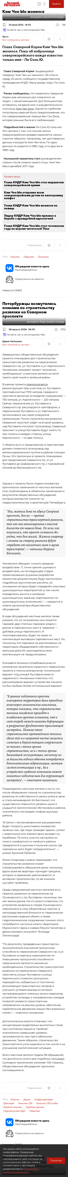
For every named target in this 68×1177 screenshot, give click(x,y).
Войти (56, 3)
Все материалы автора (15, 39)
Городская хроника (35, 1107)
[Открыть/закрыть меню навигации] (39, 4)
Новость (14, 1099)
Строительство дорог (14, 1111)
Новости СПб (25, 1103)
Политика (43, 257)
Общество (29, 257)
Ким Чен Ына (25, 108)
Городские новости (12, 1107)
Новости (15, 257)
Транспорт (8, 1103)
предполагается (37, 384)
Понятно (56, 1160)
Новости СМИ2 (12, 290)
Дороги (26, 1099)
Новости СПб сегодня (47, 1103)
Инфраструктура (43, 1099)
